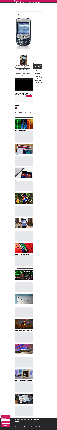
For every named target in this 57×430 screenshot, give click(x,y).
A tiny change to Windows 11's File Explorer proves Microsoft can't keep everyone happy (38, 70)
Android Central (30, 426)
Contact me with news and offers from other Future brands (5, 421)
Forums (15, 426)
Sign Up (6, 423)
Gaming (23, 2)
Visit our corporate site (37, 419)
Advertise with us (23, 426)
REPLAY (26, 2)
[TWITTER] (19, 108)
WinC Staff (19, 107)
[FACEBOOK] (18, 108)
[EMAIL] (21, 108)
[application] (24, 85)
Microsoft (33, 2)
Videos (20, 2)
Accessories (39, 2)
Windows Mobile (17, 105)
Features (17, 2)
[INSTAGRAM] (20, 108)
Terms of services (23, 97)
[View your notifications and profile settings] (39, 0)
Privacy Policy (8, 425)
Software (36, 2)
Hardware (29, 2)
